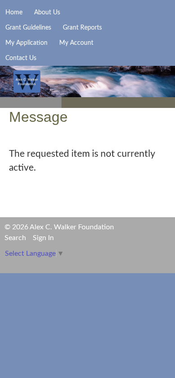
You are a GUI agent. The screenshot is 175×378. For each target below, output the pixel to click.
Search (15, 237)
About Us (47, 12)
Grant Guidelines (28, 28)
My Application (26, 43)
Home (13, 12)
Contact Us (20, 58)
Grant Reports (82, 28)
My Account (76, 43)
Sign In (43, 237)
